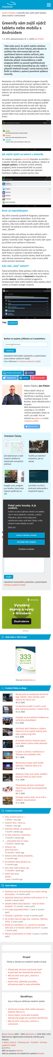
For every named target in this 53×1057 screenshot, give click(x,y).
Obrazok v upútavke (14, 915)
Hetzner (19, 1050)
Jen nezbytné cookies (26, 542)
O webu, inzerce (9, 1042)
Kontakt (34, 1042)
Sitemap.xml (23, 1042)
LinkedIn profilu (31, 421)
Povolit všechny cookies (26, 535)
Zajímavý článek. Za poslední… (18, 829)
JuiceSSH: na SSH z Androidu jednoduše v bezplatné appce (38, 488)
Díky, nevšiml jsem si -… (15, 817)
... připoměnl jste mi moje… (17, 841)
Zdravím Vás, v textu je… (15, 823)
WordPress (26, 996)
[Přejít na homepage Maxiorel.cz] (9, 5)
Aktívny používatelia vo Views (18, 934)
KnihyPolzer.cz (29, 680)
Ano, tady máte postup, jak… (17, 868)
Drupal (26, 957)
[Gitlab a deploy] (21, 628)
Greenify (26, 159)
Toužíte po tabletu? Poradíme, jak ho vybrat (37, 459)
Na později (40, 378)
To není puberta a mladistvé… (18, 835)
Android (13, 323)
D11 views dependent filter (17, 909)
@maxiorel (33, 426)
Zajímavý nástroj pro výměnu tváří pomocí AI (25, 897)
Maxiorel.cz (31, 1034)
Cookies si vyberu (26, 549)
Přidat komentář (14, 373)
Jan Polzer (39, 39)
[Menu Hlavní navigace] (49, 4)
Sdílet (31, 373)
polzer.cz (38, 418)
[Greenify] (26, 135)
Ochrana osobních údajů (29, 361)
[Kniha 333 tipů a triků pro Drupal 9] (25, 660)
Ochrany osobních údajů (14, 585)
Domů (4, 13)
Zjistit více (12, 527)
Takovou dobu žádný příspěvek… (19, 856)
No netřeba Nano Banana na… (18, 862)
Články (12, 13)
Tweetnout (11, 378)
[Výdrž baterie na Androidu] (26, 303)
